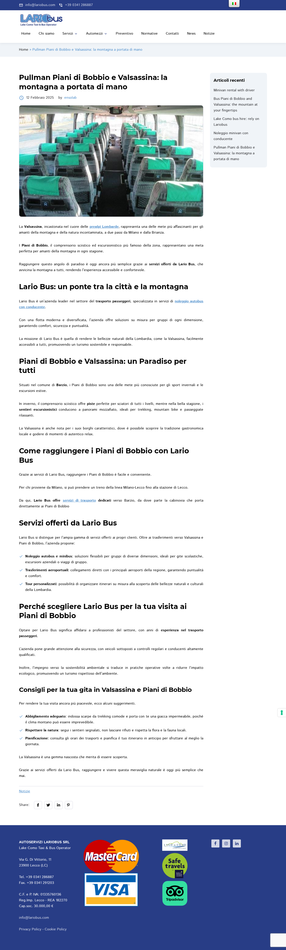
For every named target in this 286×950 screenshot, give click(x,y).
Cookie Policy (56, 929)
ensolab (70, 97)
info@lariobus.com (34, 917)
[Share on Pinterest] (69, 805)
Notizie (24, 791)
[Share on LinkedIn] (59, 805)
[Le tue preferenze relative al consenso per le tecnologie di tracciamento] (282, 712)
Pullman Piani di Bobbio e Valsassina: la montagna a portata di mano (234, 153)
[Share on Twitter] (48, 805)
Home (23, 49)
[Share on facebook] (38, 805)
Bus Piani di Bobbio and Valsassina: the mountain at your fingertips (236, 104)
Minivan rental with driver (234, 90)
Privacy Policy (30, 929)
